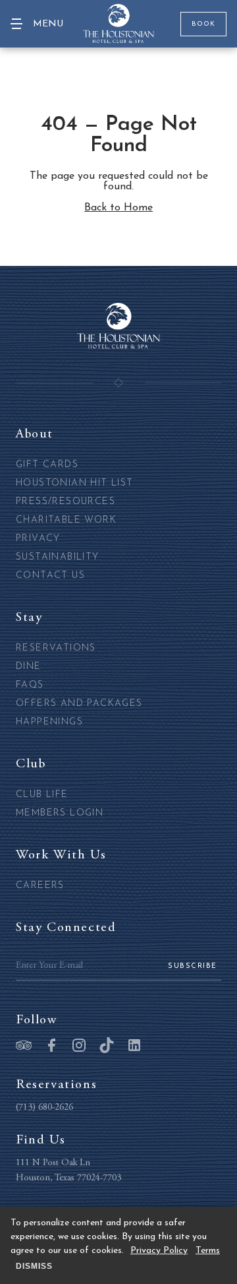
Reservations (56, 648)
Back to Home (118, 208)
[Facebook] (51, 1046)
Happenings (49, 722)
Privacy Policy (159, 1251)
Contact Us (50, 576)
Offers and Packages (79, 704)
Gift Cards (47, 465)
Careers (40, 886)
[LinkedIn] (134, 1046)
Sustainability (57, 557)
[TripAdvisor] (24, 1046)
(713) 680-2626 (44, 1107)
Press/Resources (65, 502)
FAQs (30, 685)
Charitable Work (66, 520)
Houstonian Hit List (75, 483)
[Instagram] (79, 1046)
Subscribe (192, 966)
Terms (208, 1251)
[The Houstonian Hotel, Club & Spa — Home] (118, 24)
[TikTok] (107, 1046)
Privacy (38, 539)
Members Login (59, 813)
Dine (28, 667)
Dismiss (34, 1266)
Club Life (42, 795)
